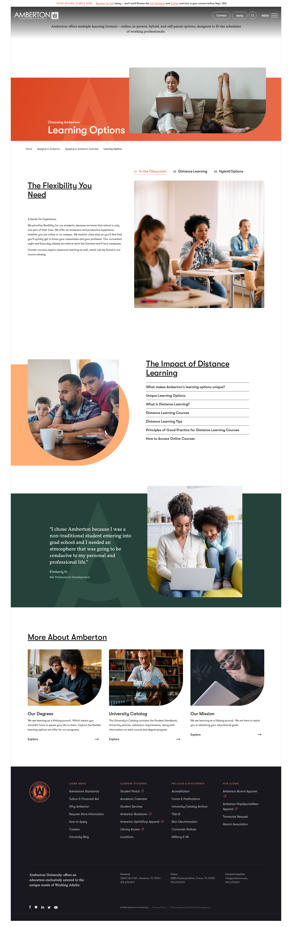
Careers (74, 829)
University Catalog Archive (189, 806)
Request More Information (86, 814)
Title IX (176, 814)
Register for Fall (105, 3)
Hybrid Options (231, 171)
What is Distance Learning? (168, 404)
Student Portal (130, 791)
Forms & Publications (186, 799)
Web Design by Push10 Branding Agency (190, 907)
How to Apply (78, 821)
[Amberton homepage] (36, 18)
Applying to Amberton (48, 148)
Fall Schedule (157, 3)
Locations (126, 837)
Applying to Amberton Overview (82, 148)
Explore (33, 739)
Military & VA (180, 837)
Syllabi (175, 3)
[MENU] (274, 15)
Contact (221, 15)
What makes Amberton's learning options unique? (185, 387)
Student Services (131, 806)
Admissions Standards (84, 791)
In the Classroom (152, 171)
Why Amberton (79, 806)
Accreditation (180, 791)
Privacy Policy (159, 907)
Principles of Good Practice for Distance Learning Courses (192, 430)
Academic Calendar (133, 799)
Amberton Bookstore (134, 814)
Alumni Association (235, 824)
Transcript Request (235, 816)
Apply (239, 15)
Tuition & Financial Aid (84, 799)
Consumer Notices (184, 829)
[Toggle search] (253, 15)
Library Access (130, 829)
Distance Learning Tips (164, 421)
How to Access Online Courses (170, 439)
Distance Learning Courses (167, 413)
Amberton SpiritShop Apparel (140, 821)
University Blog (79, 837)
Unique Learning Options (166, 396)
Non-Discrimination (184, 821)
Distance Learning (192, 171)
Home (29, 148)
